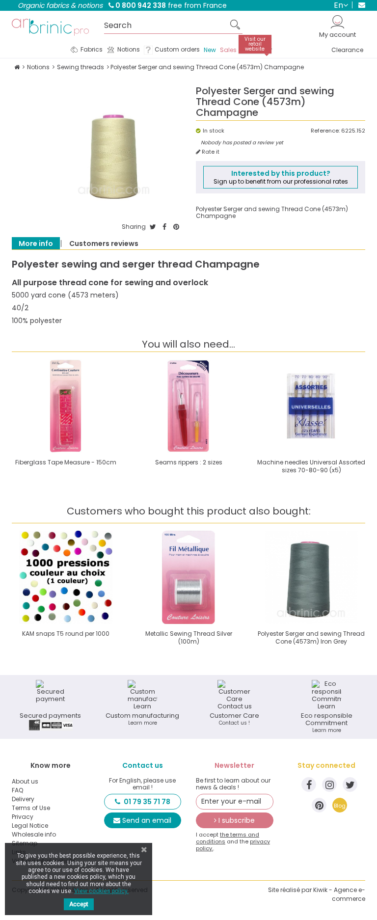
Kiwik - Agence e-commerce (339, 894)
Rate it (209, 152)
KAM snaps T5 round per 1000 (65, 633)
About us (25, 781)
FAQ (17, 790)
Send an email (146, 820)
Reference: (325, 131)
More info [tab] (36, 243)
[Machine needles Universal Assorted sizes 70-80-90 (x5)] (311, 406)
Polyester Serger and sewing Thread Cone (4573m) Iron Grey (311, 637)
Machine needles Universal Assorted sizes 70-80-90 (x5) (311, 466)
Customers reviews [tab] (103, 243)
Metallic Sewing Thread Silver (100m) (188, 637)
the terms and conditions (227, 838)
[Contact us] (358, 4)
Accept (78, 904)
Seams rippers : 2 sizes (188, 462)
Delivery (23, 799)
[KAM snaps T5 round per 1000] (65, 577)
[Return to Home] (17, 67)
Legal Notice (30, 825)
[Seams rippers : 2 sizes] (188, 406)
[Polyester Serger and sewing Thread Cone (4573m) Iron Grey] (311, 577)
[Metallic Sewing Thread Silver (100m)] (188, 577)
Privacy (22, 816)
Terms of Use (31, 808)
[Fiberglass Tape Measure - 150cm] (65, 406)
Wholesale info (34, 834)
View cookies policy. (101, 891)
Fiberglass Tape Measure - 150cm (65, 462)
